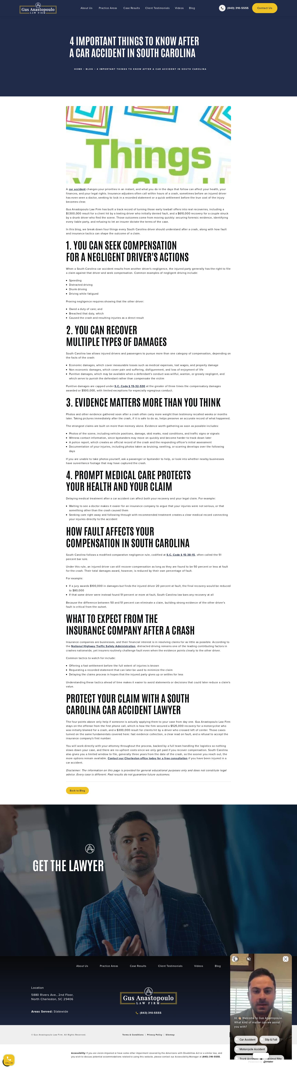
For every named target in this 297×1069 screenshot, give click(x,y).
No (142, 543)
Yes (154, 543)
